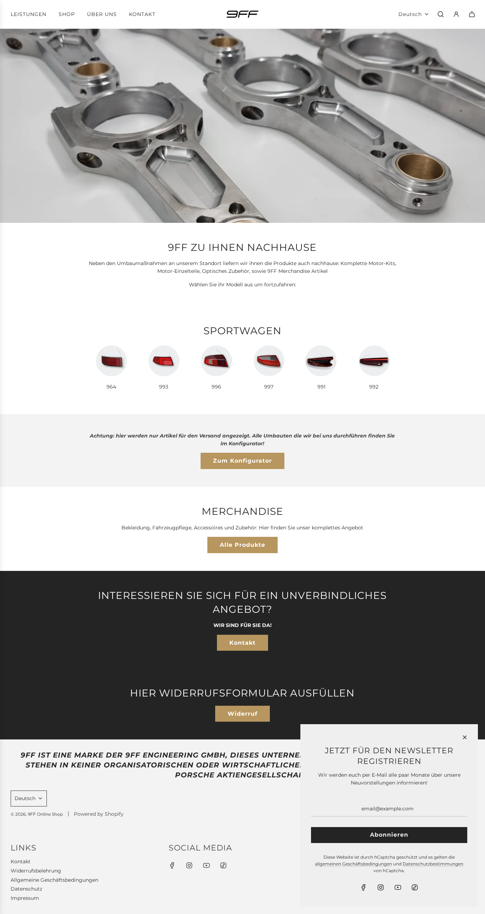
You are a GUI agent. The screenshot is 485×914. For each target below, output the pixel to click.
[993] (163, 361)
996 (216, 387)
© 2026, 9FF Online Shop (37, 814)
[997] (269, 361)
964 (111, 387)
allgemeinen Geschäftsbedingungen (353, 863)
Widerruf (242, 713)
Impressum (25, 898)
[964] (111, 361)
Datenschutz (26, 889)
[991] (321, 361)
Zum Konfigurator (242, 460)
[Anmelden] (456, 14)
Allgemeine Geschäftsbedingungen (54, 880)
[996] (216, 361)
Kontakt (242, 642)
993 (163, 387)
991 (321, 387)
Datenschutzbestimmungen (433, 863)
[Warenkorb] (472, 14)
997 (268, 387)
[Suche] (440, 14)
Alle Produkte (242, 544)
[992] (374, 361)
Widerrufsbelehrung (36, 871)
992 (373, 387)
